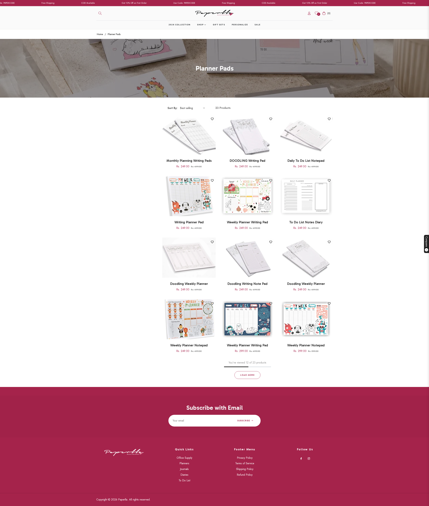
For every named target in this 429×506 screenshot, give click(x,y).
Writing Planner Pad (189, 222)
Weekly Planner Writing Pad (247, 222)
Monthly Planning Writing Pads (189, 161)
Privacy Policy (245, 458)
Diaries (184, 475)
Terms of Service (244, 463)
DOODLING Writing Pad (247, 161)
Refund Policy (245, 475)
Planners (184, 463)
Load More (247, 375)
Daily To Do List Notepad (305, 161)
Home (100, 34)
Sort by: (172, 108)
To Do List (184, 480)
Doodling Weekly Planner (189, 284)
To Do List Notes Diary (306, 222)
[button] (100, 13)
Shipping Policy (244, 469)
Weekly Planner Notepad (189, 345)
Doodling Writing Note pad (247, 284)
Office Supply (184, 458)
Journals (184, 469)
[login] (309, 13)
